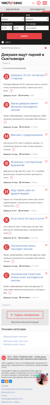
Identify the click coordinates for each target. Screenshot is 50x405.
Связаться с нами (10, 402)
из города (31, 23)
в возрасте (7, 23)
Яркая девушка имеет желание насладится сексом (24, 106)
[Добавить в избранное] (46, 74)
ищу (28, 15)
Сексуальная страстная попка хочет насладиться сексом (27, 277)
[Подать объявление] (39, 3)
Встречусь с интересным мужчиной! (26, 163)
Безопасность (8, 392)
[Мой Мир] (10, 381)
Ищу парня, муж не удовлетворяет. (23, 192)
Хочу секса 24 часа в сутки (27, 218)
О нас (4, 395)
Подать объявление (26, 315)
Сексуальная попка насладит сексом (23, 247)
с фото (8, 42)
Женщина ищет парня (14, 344)
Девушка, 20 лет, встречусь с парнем (28, 77)
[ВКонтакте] (3, 381)
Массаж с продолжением (27, 135)
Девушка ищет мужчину (15, 336)
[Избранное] (33, 3)
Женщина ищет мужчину (15, 341)
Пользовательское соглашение (16, 389)
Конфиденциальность (12, 398)
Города (4, 386)
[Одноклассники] (6, 381)
